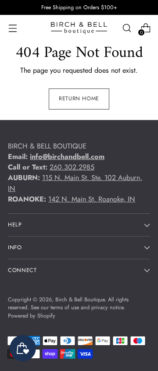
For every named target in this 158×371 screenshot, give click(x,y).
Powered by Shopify (31, 316)
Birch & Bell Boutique (79, 300)
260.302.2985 (72, 167)
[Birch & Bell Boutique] (79, 28)
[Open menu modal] (13, 28)
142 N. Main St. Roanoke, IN (91, 199)
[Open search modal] (127, 28)
